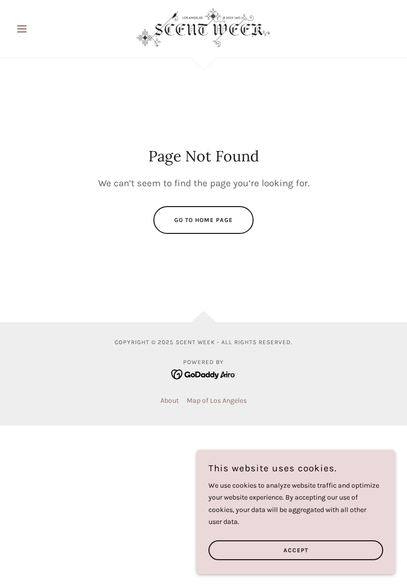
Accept (295, 550)
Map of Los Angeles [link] (217, 400)
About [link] (169, 400)
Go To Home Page (203, 220)
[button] (40, 29)
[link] (203, 28)
